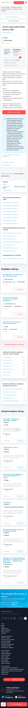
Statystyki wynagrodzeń (7, 644)
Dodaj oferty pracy (18, 679)
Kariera (3, 625)
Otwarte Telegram (10, 602)
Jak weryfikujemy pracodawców (9, 667)
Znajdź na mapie (5, 637)
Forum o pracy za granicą (7, 639)
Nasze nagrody (5, 631)
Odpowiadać (20, 289)
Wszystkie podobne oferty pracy (14, 344)
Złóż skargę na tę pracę (8, 162)
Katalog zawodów (5, 642)
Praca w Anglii (4, 656)
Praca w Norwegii (5, 655)
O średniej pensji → (7, 190)
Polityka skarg (4, 672)
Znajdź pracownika (6, 641)
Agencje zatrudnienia (6, 636)
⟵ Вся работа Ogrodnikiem (10, 16)
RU (20, 618)
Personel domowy (7, 32)
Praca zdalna (4, 660)
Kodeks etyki (4, 674)
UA (22, 618)
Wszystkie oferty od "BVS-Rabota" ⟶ (11, 154)
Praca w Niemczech (6, 653)
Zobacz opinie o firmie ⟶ (10, 65)
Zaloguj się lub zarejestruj (7, 173)
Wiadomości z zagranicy (7, 647)
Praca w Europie (5, 650)
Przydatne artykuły (6, 646)
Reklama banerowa (6, 630)
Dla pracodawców (19, 2)
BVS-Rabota (17, 49)
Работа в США (5, 661)
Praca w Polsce (5, 652)
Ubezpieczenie (5, 628)
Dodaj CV (7, 679)
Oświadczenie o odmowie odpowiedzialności (12, 669)
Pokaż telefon (12, 62)
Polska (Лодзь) (8, 40)
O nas (2, 623)
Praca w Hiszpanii (5, 658)
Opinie (2, 627)
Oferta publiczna (5, 666)
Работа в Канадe (5, 663)
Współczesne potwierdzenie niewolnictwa (11, 671)
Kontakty (3, 633)
